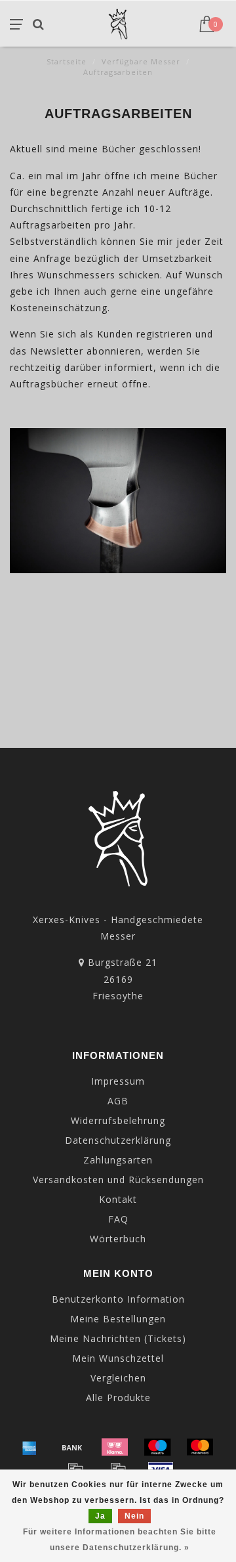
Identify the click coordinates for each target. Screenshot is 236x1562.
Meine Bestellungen (118, 1319)
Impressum (118, 1081)
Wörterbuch (118, 1238)
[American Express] (29, 1447)
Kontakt (118, 1199)
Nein (134, 1516)
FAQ (118, 1219)
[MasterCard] (200, 1447)
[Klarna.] (114, 1447)
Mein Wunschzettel (118, 1358)
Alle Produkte (118, 1397)
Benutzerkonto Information (118, 1299)
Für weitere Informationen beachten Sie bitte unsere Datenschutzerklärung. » (119, 1539)
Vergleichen (118, 1378)
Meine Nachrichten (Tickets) (118, 1338)
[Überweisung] (72, 1447)
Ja (100, 1516)
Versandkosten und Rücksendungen (118, 1179)
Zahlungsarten (118, 1160)
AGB (118, 1101)
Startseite (67, 61)
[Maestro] (157, 1447)
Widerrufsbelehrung (118, 1120)
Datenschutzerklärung (118, 1140)
